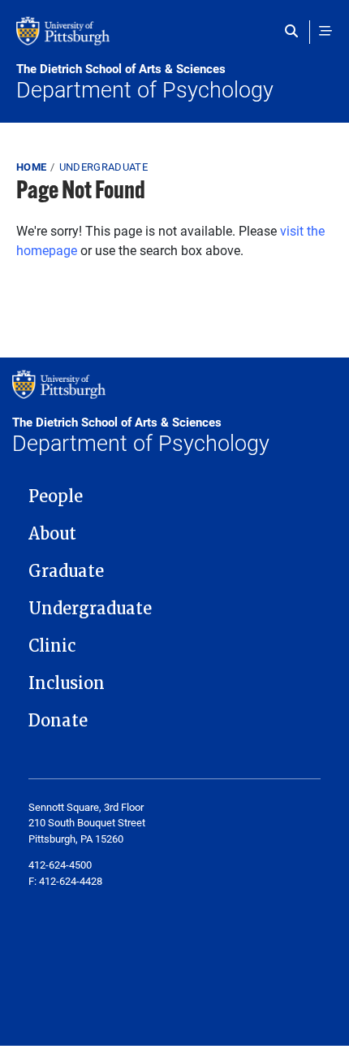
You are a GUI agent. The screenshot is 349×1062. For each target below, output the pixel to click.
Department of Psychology (145, 82)
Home (31, 166)
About (52, 533)
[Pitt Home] (174, 39)
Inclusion (66, 683)
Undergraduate (103, 166)
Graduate (66, 571)
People (55, 496)
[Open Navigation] (325, 30)
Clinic (51, 646)
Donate (58, 720)
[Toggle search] (295, 30)
